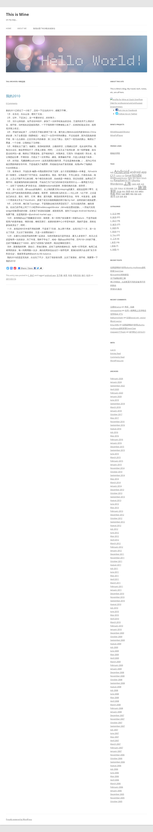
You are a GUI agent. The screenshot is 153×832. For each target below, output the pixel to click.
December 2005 (117, 794)
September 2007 (117, 726)
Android (121, 171)
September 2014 (117, 475)
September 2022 (117, 385)
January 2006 (116, 790)
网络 (132, 194)
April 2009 (114, 658)
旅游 (142, 187)
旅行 (83, 275)
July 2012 (114, 529)
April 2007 (114, 740)
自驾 (139, 194)
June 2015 (114, 453)
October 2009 (116, 636)
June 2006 (114, 772)
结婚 (123, 194)
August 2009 (115, 643)
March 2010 (115, 622)
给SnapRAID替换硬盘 (119, 274)
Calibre (118, 176)
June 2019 (114, 400)
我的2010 (13, 96)
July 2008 (114, 690)
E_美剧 (113, 228)
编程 (128, 193)
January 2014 (116, 486)
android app (50, 275)
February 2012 (116, 547)
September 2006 (117, 762)
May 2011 (114, 575)
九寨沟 (133, 184)
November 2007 (117, 719)
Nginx (138, 178)
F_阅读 (113, 231)
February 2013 (116, 511)
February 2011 (116, 586)
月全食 (119, 191)
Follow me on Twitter (127, 113)
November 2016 (117, 421)
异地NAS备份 (116, 289)
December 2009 (117, 633)
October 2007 (116, 722)
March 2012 (115, 543)
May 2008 (114, 697)
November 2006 (117, 754)
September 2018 (117, 403)
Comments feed (117, 357)
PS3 (111, 181)
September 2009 (117, 640)
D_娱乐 (113, 224)
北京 (142, 184)
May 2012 (114, 536)
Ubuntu (135, 180)
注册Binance (115, 307)
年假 (70, 275)
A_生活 (113, 213)
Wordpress (116, 183)
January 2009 (116, 668)
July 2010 (114, 608)
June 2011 (114, 572)
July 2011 (114, 568)
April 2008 (114, 701)
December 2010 (117, 593)
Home (8, 28)
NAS (130, 177)
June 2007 (114, 733)
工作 (135, 188)
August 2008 (115, 686)
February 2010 (116, 625)
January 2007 (116, 751)
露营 (125, 196)
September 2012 (117, 522)
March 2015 (115, 457)
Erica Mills (114, 324)
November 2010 (117, 597)
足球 (117, 196)
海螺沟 (141, 191)
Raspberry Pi (122, 180)
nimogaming (115, 310)
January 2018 (116, 410)
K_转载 (113, 249)
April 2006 (114, 780)
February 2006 (116, 787)
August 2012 (115, 525)
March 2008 (115, 704)
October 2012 (116, 518)
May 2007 (114, 737)
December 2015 (117, 446)
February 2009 (116, 665)
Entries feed (115, 353)
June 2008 (114, 694)
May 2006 (114, 776)
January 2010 (116, 629)
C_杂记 (31, 275)
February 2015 (116, 461)
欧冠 (132, 191)
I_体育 (113, 242)
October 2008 (116, 679)
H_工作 (113, 238)
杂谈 (128, 191)
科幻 (118, 193)
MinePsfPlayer (116, 135)
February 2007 (116, 747)
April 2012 (114, 539)
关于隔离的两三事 (118, 278)
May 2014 (114, 479)
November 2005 (117, 797)
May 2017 (114, 418)
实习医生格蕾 (128, 188)
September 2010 (117, 600)
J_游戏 (112, 246)
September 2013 (117, 496)
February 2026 (116, 378)
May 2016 (114, 436)
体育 (65, 275)
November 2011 (117, 557)
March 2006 (115, 783)
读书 (112, 196)
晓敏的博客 (115, 153)
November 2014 (117, 468)
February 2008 (116, 708)
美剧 (135, 194)
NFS (134, 178)
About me (22, 28)
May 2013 (114, 507)
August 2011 (115, 565)
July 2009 (114, 647)
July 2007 (114, 729)
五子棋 (59, 275)
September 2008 (117, 683)
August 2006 (115, 765)
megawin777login (118, 332)
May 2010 (114, 615)
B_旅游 (113, 217)
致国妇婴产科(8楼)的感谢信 (44, 28)
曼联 (113, 191)
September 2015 (117, 450)
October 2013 (116, 493)
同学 (115, 188)
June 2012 (114, 532)
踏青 (121, 196)
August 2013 (115, 500)
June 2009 (114, 651)
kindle (137, 175)
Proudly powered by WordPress (19, 819)
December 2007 (117, 715)
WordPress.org (116, 360)
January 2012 (116, 550)
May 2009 (114, 654)
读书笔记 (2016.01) (137, 332)
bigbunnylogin (116, 317)
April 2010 (114, 618)
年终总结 (77, 275)
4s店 (112, 172)
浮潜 (136, 191)
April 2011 (114, 579)
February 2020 (116, 393)
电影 (112, 193)
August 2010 (115, 604)
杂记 (123, 191)
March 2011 (115, 582)
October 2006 (116, 758)
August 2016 (115, 428)
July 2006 (114, 769)
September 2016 (117, 425)
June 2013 (114, 504)
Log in (113, 350)
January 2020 (116, 396)
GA (123, 176)
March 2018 (115, 407)
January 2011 (116, 590)
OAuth (143, 178)
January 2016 (116, 443)
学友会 (120, 188)
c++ (112, 175)
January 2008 (116, 711)
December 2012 (117, 514)
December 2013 (117, 489)
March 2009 (115, 661)
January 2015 (116, 464)
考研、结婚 (129, 307)
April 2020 (114, 389)
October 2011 (116, 561)
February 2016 (116, 439)
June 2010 (114, 611)
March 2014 (115, 482)
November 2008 (117, 676)
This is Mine (17, 14)
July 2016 (114, 432)
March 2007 (115, 744)
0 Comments (11, 103)
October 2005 (116, 801)
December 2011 (117, 554)
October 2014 (116, 471)
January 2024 (116, 382)
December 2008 (117, 672)
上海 (127, 183)
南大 (112, 188)
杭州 (88, 275)
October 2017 (116, 414)
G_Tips (113, 235)
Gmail (128, 175)
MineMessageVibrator (120, 131)
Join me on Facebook (127, 110)
